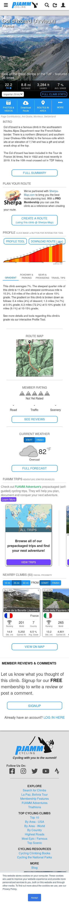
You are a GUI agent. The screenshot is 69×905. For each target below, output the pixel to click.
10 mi (7, 582)
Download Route (26, 109)
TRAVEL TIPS (58, 277)
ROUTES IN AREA (43, 109)
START (44, 582)
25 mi (16, 582)
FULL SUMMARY (34, 173)
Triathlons (34, 807)
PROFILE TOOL (15, 241)
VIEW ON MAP (35, 646)
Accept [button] (34, 897)
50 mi (26, 582)
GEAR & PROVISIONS (42, 276)
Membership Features (34, 799)
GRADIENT (10, 277)
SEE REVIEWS (34, 419)
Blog (34, 868)
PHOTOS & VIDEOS (8, 109)
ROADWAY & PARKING (26, 276)
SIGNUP (34, 705)
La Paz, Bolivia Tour (34, 794)
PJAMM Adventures (34, 803)
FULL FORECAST (34, 468)
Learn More (8, 499)
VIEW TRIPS (28, 562)
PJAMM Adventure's (28, 486)
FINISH (55, 582)
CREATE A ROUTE (35, 220)
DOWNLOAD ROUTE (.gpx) (47, 241)
